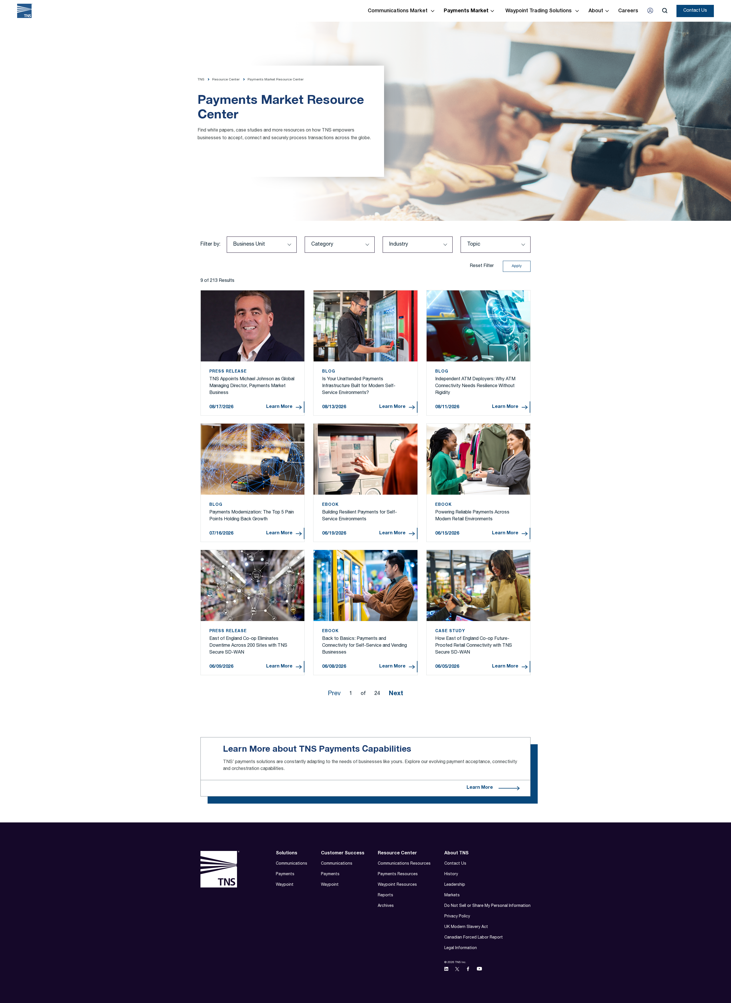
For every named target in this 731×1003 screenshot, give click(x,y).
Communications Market (397, 11)
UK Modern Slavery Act (466, 927)
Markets (452, 895)
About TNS (456, 853)
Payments (285, 874)
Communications (291, 864)
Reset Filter (482, 266)
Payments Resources (398, 874)
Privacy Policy (457, 917)
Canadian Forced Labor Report (473, 938)
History (451, 874)
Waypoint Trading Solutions (538, 11)
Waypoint (285, 885)
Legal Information (460, 948)
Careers (628, 11)
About (596, 11)
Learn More (279, 407)
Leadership (454, 885)
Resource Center (397, 853)
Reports (385, 895)
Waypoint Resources (397, 885)
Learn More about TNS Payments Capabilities (317, 749)
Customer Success (342, 853)
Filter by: (210, 244)
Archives (386, 906)
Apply (517, 266)
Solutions (286, 853)
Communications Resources (404, 864)
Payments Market (466, 11)
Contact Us (695, 11)
